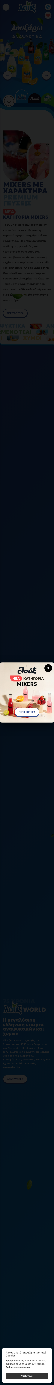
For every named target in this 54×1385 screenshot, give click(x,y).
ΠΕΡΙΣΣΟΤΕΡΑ (27, 711)
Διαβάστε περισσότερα (18, 1367)
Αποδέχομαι (27, 1376)
